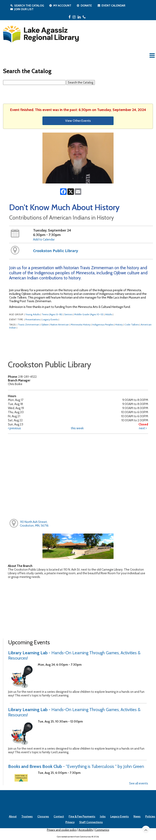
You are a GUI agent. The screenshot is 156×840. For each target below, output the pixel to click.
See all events (138, 783)
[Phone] (84, 17)
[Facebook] (69, 17)
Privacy (70, 822)
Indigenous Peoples (102, 324)
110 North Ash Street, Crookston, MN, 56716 (34, 523)
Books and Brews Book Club (76, 766)
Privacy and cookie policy (62, 829)
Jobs (103, 816)
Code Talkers (132, 324)
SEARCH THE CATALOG (29, 5)
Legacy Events (50, 319)
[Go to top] (146, 830)
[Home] (40, 33)
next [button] (142, 428)
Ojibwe (45, 324)
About (13, 816)
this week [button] (77, 428)
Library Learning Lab (74, 655)
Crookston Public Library (55, 250)
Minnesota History (80, 324)
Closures (43, 816)
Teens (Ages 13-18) (52, 314)
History (119, 324)
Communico (102, 829)
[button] (152, 55)
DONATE (86, 5)
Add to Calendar (44, 239)
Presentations (32, 319)
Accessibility (86, 829)
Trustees (27, 816)
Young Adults (32, 314)
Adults (108, 314)
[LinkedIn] (79, 17)
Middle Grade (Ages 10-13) (88, 314)
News (137, 816)
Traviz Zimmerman (28, 324)
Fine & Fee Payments (82, 816)
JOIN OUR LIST (24, 9)
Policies (150, 816)
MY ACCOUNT (62, 5)
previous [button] (15, 428)
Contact (59, 816)
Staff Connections (91, 822)
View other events (78, 121)
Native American (59, 324)
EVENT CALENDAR (113, 5)
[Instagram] (74, 17)
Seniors (68, 314)
